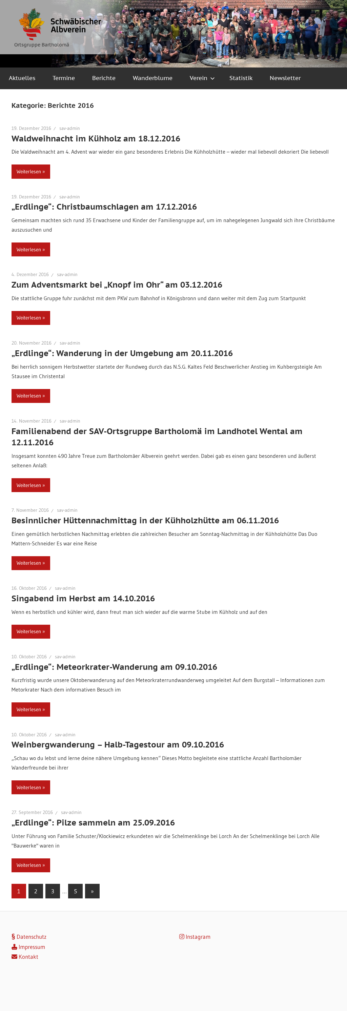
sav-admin (69, 128)
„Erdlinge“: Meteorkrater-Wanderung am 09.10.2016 (114, 667)
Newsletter (285, 78)
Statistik (240, 78)
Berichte (104, 78)
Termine (64, 78)
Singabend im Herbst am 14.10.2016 (83, 598)
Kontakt (27, 956)
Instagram (197, 936)
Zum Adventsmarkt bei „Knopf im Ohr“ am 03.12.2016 (117, 284)
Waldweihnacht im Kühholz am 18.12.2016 (96, 138)
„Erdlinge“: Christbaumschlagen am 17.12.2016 (104, 206)
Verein (198, 78)
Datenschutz (30, 936)
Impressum (31, 946)
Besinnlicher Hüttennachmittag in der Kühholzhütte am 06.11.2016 (145, 520)
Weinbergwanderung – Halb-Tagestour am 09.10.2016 (118, 744)
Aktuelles (22, 78)
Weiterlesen (29, 171)
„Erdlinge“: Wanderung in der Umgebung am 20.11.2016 (122, 353)
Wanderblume (152, 78)
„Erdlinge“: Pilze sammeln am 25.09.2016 (93, 822)
